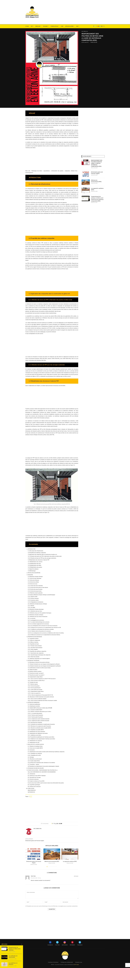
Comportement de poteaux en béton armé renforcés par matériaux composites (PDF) (97, 199)
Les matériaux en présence (13, 963)
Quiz (77, 26)
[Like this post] (52, 823)
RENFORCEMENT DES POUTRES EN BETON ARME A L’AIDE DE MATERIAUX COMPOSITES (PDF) (96, 163)
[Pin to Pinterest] (57, 823)
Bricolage (37, 26)
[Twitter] (95, 26)
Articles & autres (69, 26)
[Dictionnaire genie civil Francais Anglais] (33, 854)
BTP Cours (76, 964)
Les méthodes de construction (13, 956)
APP (32, 26)
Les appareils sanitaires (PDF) (70, 861)
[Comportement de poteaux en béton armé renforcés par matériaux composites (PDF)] (86, 198)
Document (45, 26)
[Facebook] (93, 26)
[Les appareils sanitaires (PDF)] (69, 854)
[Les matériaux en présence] (4, 964)
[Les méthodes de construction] (4, 957)
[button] (27, 858)
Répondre (76, 876)
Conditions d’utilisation (53, 962)
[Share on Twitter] (55, 823)
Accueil (27, 26)
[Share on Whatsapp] (58, 823)
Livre (62, 26)
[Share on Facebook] (54, 823)
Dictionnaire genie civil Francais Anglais (33, 862)
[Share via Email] (61, 823)
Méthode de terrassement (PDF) (51, 861)
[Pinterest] (98, 26)
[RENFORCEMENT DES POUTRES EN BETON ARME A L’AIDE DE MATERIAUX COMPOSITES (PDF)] (86, 162)
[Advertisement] (78, 12)
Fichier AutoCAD (54, 26)
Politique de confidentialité (67, 962)
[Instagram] (96, 26)
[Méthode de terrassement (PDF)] (51, 854)
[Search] (104, 26)
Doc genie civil (85, 42)
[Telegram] (99, 26)
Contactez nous (78, 962)
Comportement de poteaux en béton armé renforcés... (14, 949)
